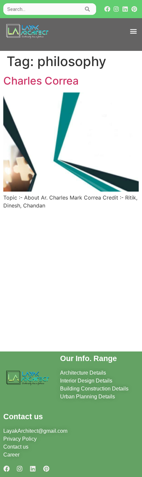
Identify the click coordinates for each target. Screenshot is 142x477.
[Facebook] (107, 9)
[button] (133, 31)
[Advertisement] (71, 281)
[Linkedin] (125, 9)
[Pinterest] (134, 9)
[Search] (87, 9)
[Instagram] (116, 9)
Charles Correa (41, 80)
